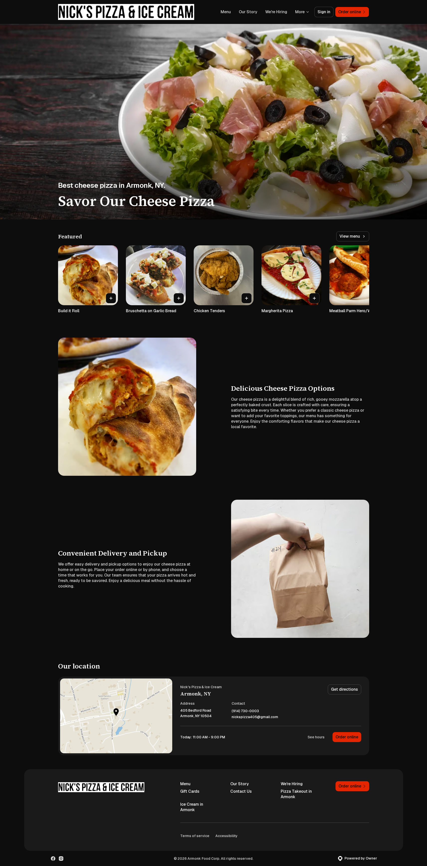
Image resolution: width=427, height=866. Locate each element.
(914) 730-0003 (245, 711)
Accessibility (226, 836)
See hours (316, 737)
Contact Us (241, 791)
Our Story (248, 11)
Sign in (324, 11)
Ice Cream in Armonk (191, 807)
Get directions (344, 689)
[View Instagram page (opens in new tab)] (61, 859)
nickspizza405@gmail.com (255, 717)
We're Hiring (276, 11)
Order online (347, 737)
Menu (226, 11)
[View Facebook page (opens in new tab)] (53, 859)
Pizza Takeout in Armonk (296, 794)
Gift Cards (189, 791)
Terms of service (194, 836)
